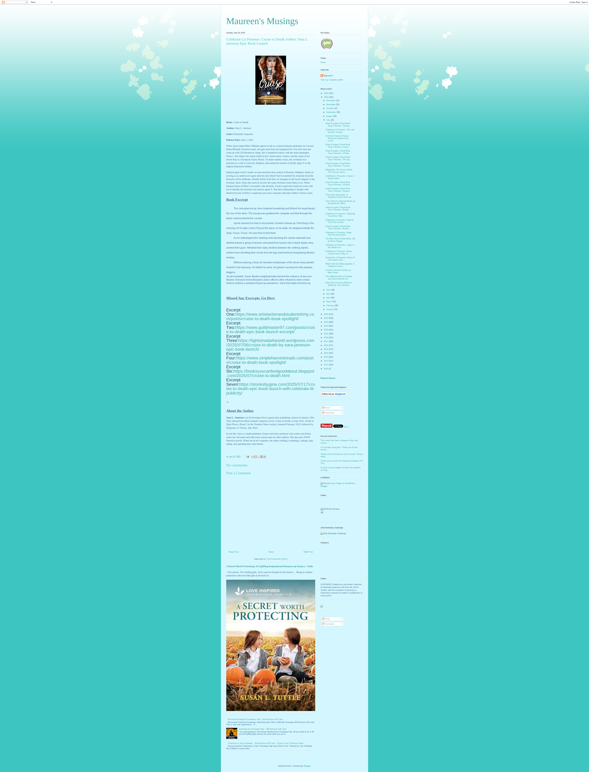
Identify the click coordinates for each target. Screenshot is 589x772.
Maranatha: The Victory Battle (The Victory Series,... (338, 171)
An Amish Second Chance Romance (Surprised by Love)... (337, 138)
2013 (326, 357)
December (331, 100)
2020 (326, 330)
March (329, 301)
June (328, 290)
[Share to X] (258, 456)
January (330, 309)
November (331, 104)
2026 (326, 93)
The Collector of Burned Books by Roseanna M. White (340, 202)
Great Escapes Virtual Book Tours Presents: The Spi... (338, 158)
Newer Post (234, 552)
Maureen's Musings (262, 21)
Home (271, 552)
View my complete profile (332, 80)
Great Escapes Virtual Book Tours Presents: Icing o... (337, 145)
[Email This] (252, 456)
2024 (326, 314)
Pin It (346, 427)
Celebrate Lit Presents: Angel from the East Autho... (338, 233)
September (331, 112)
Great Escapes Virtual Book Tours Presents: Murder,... (338, 227)
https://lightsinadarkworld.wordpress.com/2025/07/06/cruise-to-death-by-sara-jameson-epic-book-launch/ (270, 345)
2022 (326, 322)
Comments (329, 413)
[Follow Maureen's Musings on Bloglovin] (334, 395)
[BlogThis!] (255, 456)
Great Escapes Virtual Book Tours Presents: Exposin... (338, 189)
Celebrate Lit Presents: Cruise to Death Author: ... (339, 177)
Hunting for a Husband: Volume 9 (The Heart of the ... (340, 258)
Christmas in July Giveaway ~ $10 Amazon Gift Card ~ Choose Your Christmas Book (265, 743)
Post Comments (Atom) (276, 559)
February (330, 305)
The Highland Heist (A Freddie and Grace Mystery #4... (338, 277)
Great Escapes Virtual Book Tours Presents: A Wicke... (338, 183)
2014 (326, 353)
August (329, 116)
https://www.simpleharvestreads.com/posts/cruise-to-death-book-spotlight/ (270, 360)
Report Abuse (328, 378)
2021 (326, 326)
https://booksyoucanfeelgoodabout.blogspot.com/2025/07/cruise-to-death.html (270, 373)
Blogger (307, 766)
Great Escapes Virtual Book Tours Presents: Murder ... (338, 208)
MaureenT (328, 76)
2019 (326, 334)
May (328, 294)
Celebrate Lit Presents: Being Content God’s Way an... (338, 252)
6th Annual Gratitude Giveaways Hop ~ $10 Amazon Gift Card (255, 719)
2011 (326, 365)
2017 (326, 341)
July (328, 120)
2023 (326, 318)
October (330, 108)
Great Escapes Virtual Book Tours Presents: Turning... (338, 124)
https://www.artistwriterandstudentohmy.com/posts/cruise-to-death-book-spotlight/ (270, 316)
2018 (326, 337)
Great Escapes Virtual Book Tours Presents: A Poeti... (338, 152)
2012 (326, 361)
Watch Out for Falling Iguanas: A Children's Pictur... (339, 265)
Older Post (308, 552)
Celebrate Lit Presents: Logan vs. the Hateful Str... (340, 246)
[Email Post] (247, 456)
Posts (327, 408)
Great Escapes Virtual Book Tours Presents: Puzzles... (338, 164)
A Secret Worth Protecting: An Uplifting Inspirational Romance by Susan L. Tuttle (269, 566)
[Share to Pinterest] (264, 456)
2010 (326, 369)
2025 (326, 97)
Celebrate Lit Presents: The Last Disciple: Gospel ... (339, 130)
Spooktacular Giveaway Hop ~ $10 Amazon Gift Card (262, 729)
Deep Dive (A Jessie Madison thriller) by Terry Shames (338, 284)
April (328, 298)
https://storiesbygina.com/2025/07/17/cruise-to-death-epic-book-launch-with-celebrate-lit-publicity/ (270, 388)
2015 (326, 349)
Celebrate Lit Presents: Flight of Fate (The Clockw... (339, 221)
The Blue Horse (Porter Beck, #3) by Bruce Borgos (340, 240)
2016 (326, 345)
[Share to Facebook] (261, 456)
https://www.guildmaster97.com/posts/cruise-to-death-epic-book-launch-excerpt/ (270, 329)
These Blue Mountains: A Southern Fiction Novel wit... (339, 196)
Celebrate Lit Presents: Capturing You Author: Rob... (340, 215)
